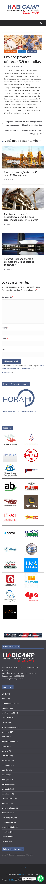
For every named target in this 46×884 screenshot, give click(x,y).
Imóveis (5, 770)
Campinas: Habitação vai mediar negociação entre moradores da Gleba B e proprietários (23, 123)
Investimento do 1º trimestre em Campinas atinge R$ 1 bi (23, 132)
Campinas (5, 708)
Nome (5, 328)
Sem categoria (7, 818)
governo (5, 751)
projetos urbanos (8, 808)
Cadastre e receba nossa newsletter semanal (19, 411)
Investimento (32, 52)
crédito (4, 722)
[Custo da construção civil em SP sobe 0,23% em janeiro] (23, 147)
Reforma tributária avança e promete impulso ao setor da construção (19, 261)
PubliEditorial (7, 813)
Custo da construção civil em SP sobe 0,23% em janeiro (20, 174)
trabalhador (6, 837)
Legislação (6, 789)
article (4, 694)
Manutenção (6, 794)
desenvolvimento (8, 727)
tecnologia (6, 832)
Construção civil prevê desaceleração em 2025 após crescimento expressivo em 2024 (21, 216)
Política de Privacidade (15, 855)
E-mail (5, 339)
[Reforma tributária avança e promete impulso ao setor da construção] (23, 234)
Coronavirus (6, 718)
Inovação (5, 779)
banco (4, 699)
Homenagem (7, 765)
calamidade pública (9, 703)
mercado (5, 803)
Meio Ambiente (7, 799)
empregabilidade (8, 741)
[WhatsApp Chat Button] (40, 878)
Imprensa (5, 775)
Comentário (7, 297)
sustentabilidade (8, 827)
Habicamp (19, 66)
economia (5, 732)
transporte (6, 841)
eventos (5, 746)
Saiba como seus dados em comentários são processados (23, 368)
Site (3, 349)
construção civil (10, 52)
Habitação (22, 52)
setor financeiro (8, 822)
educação (5, 737)
